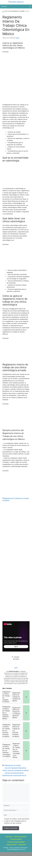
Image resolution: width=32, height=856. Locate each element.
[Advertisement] (16, 77)
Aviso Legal (9, 836)
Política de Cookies (16, 839)
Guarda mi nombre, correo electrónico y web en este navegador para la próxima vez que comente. (16, 821)
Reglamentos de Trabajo (13, 765)
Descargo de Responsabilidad (16, 842)
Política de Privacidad (20, 836)
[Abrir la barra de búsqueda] (30, 6)
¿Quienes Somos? (11, 844)
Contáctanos (22, 844)
